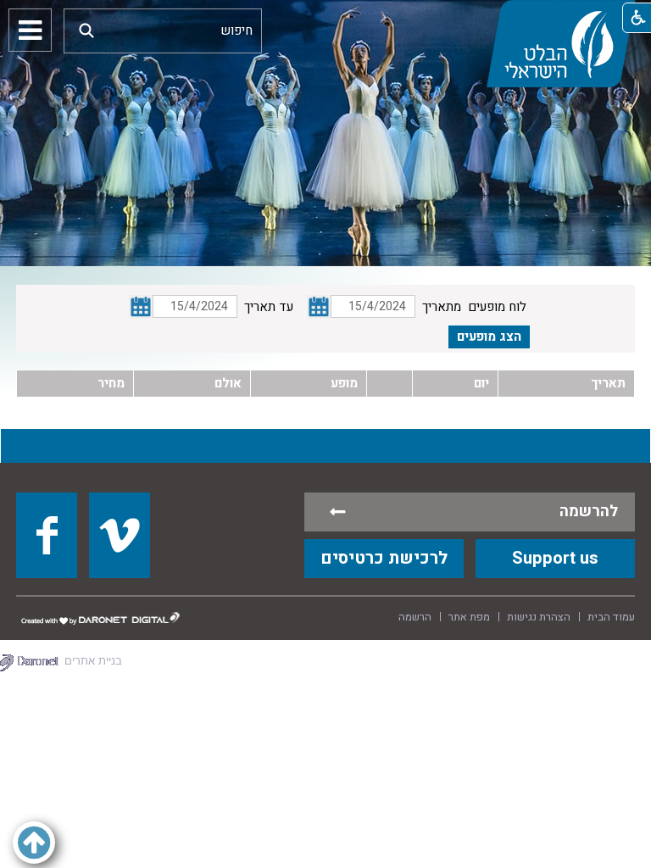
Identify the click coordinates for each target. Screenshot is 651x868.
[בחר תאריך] (319, 307)
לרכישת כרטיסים (384, 558)
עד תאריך (268, 307)
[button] (86, 30)
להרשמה (588, 511)
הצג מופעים (489, 336)
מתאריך (441, 307)
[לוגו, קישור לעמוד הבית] (560, 43)
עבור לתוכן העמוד (325, 17)
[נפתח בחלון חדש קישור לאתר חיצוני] (46, 535)
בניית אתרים (93, 660)
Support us (555, 558)
